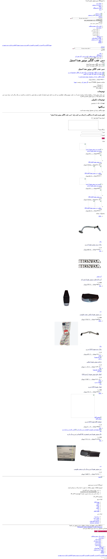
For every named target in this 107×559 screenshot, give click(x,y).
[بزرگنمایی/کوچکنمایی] (106, 557)
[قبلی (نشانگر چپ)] (106, 558)
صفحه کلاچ (99, 418)
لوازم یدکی (95, 29)
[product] (52, 146)
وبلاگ (100, 6)
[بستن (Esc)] (101, 557)
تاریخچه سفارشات (94, 521)
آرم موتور (99, 276)
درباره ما (97, 516)
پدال (100, 241)
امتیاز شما (102, 118)
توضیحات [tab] (99, 85)
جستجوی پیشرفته (94, 522)
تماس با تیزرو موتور (96, 39)
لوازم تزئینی (95, 33)
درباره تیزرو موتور (97, 5)
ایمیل (103, 135)
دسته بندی (99, 27)
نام (103, 132)
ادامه (96, 531)
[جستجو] (70, 18)
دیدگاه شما (101, 129)
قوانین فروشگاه (97, 8)
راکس (36, 45)
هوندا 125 (47, 45)
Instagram (90, 527)
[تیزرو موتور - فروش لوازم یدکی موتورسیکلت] (98, 13)
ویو (21, 45)
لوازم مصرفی (94, 30)
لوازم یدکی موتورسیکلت (95, 26)
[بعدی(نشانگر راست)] (104, 558)
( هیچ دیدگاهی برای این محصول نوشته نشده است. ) (91, 76)
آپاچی (41, 45)
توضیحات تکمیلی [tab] (97, 86)
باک (101, 431)
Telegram (99, 527)
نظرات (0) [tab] (99, 88)
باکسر (26, 45)
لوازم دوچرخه (7, 45)
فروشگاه (99, 36)
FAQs (100, 42)
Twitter (85, 527)
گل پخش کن (85, 82)
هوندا (75, 82)
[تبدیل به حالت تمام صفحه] (104, 557)
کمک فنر (99, 371)
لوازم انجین (95, 32)
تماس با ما (96, 518)
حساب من (99, 3)
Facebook (80, 527)
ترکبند (100, 358)
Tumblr (95, 527)
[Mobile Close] (106, 533)
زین (101, 311)
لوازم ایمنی (95, 35)
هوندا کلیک (15, 45)
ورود (100, 9)
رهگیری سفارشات (97, 38)
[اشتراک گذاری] (103, 557)
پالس (31, 45)
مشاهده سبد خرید (102, 531)
